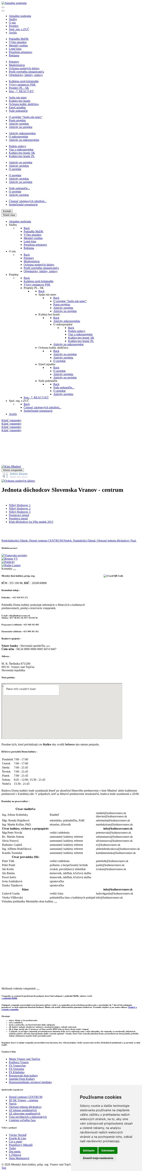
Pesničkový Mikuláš (21, 1144)
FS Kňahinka (16, 1072)
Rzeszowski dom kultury (23, 1075)
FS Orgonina (16, 1068)
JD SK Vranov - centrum (23, 1100)
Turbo (12, 1148)
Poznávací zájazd (19, 515)
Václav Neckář (17, 1135)
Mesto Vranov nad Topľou (24, 1059)
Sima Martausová (19, 1158)
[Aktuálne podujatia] (14, 3)
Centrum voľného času (22, 1120)
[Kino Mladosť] (11, 466)
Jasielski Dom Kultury (22, 1078)
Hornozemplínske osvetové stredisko (30, 1082)
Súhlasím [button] (89, 1150)
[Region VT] (9, 558)
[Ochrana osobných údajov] (18, 480)
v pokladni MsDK (9, 998)
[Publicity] (8, 562)
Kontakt (7, 211)
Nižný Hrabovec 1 (20, 505)
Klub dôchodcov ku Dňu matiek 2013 (31, 521)
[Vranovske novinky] (14, 555)
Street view (9, 215)
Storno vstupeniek (12, 470)
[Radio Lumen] (11, 565)
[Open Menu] (2, 7)
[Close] (14, 569)
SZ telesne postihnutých (23, 1110)
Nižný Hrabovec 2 (20, 508)
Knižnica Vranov (19, 1062)
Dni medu (15, 1151)
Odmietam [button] (107, 1150)
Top (3, 1167)
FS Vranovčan (17, 1065)
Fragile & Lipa (17, 1138)
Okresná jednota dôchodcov (25, 1106)
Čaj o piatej (15, 1141)
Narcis (12, 1103)
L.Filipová (15, 1154)
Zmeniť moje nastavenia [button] (98, 1158)
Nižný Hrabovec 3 (20, 511)
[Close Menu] (2, 10)
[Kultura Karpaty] (14, 477)
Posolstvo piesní (18, 518)
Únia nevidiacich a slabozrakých (28, 1116)
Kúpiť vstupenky (11, 420)
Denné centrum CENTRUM (25, 1097)
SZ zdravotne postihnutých (24, 1113)
